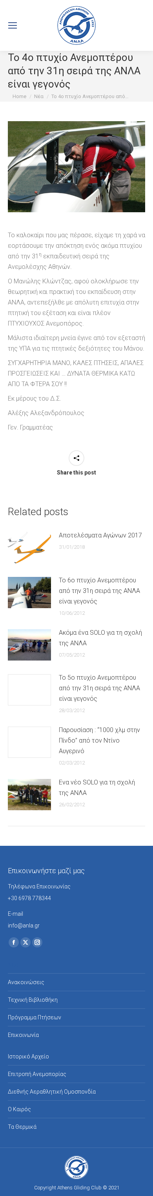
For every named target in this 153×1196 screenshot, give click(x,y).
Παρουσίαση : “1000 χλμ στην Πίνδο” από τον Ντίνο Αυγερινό (99, 740)
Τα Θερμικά (22, 1127)
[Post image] (29, 547)
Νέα (13, 964)
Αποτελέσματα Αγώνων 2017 (100, 535)
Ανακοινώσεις (26, 982)
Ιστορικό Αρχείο (28, 1056)
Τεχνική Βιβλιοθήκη (33, 1000)
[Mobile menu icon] (12, 25)
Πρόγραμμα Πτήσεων (34, 1017)
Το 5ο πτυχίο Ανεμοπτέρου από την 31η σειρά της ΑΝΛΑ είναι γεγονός (99, 688)
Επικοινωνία (23, 1035)
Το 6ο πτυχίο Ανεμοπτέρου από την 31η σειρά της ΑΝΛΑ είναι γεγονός (99, 591)
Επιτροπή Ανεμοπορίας (37, 1074)
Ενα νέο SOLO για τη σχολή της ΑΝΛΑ (97, 788)
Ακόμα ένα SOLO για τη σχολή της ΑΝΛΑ (100, 638)
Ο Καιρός (19, 1109)
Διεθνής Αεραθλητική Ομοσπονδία (52, 1092)
